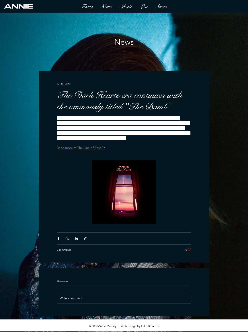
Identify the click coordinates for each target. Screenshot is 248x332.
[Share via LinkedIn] (76, 238)
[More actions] (189, 84)
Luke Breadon (150, 326)
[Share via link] (85, 238)
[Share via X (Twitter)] (67, 238)
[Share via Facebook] (58, 238)
